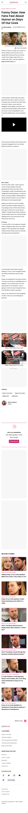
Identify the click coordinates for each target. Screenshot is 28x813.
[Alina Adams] (5, 403)
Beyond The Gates (7, 746)
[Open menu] (2, 2)
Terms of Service (6, 791)
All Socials (11, 780)
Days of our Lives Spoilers (9, 572)
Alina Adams (7, 27)
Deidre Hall (5, 396)
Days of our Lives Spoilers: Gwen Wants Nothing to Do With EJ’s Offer (13, 601)
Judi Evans (15, 396)
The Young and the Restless (9, 740)
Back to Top (19, 721)
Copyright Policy (5, 794)
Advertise (4, 760)
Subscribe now (14, 441)
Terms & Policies (6, 763)
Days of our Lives (7, 393)
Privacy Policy (5, 789)
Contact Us (5, 766)
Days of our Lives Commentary (10, 674)
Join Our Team (6, 757)
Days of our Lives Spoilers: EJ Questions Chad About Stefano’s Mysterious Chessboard (13, 707)
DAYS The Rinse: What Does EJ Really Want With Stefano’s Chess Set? (14, 628)
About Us (4, 754)
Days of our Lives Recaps (9, 623)
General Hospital (6, 737)
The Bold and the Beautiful (9, 743)
